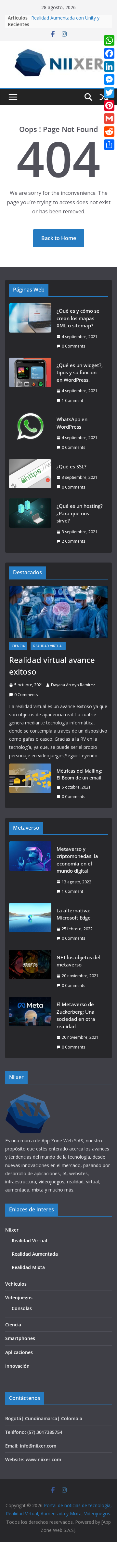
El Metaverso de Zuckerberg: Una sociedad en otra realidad (76, 1015)
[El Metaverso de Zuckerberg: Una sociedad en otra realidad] (30, 1025)
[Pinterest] (109, 105)
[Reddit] (109, 131)
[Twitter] (109, 92)
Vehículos (16, 1284)
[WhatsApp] (109, 40)
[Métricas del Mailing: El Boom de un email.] (30, 784)
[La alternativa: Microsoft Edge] (30, 924)
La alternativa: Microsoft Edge (74, 914)
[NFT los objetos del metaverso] (30, 971)
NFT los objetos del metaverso (78, 961)
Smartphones (20, 1338)
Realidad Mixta (28, 1267)
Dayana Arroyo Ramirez (73, 685)
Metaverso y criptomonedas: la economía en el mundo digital (77, 860)
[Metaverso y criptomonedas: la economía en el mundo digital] (30, 870)
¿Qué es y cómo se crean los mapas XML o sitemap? (78, 318)
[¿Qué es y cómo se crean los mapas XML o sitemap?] (30, 328)
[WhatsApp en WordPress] (30, 433)
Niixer (12, 1230)
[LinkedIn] (109, 66)
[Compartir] (109, 144)
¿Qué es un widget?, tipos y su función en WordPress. (80, 372)
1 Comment (72, 400)
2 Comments (73, 541)
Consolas (22, 1308)
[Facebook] (109, 53)
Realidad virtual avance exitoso (52, 665)
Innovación (17, 1366)
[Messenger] (109, 79)
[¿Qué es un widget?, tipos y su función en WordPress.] (30, 383)
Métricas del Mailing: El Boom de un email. (80, 774)
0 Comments (73, 346)
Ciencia (18, 646)
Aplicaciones (19, 1352)
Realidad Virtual (48, 646)
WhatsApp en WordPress (72, 423)
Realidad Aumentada (35, 1254)
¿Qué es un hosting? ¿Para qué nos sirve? (80, 513)
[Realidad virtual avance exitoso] (58, 612)
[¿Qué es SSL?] (30, 477)
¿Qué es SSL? (71, 466)
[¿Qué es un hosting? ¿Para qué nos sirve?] (30, 523)
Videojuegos (18, 1297)
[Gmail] (109, 118)
